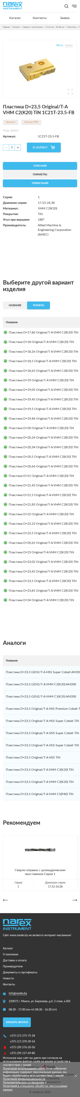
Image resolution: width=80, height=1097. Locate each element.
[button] (5, 900)
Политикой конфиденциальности (24, 1079)
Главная (6, 27)
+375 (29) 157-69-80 (22, 1053)
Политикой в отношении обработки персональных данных (35, 1088)
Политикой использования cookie (24, 1068)
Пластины (71, 27)
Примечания (40, 183)
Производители (13, 966)
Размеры (38, 305)
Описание (40, 166)
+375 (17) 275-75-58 (22, 1035)
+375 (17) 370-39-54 (22, 1041)
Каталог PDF (31, 122)
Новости (8, 978)
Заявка (65, 18)
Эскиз (68, 45)
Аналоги (10, 122)
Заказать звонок (17, 1022)
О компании (10, 954)
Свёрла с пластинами (33, 27)
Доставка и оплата (15, 960)
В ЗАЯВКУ (40, 147)
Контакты (40, 18)
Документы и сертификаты (20, 972)
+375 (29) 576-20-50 (22, 1047)
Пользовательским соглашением (23, 1082)
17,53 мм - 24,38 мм (55, 27)
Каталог (15, 18)
